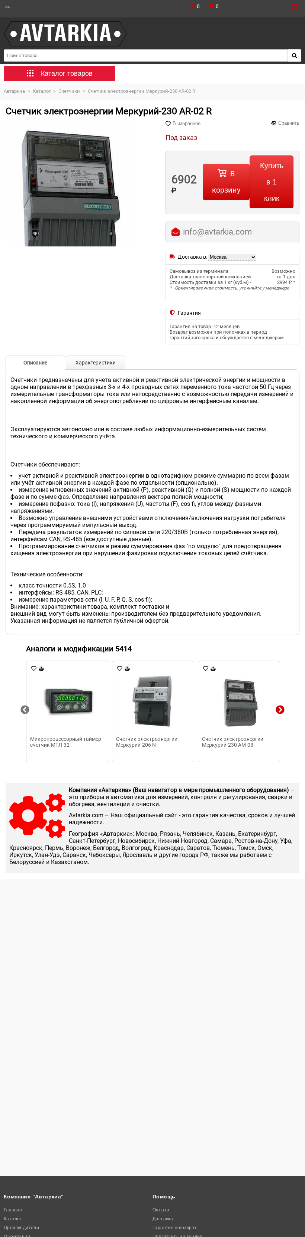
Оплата (160, 1210)
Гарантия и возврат (174, 1227)
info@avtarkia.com (217, 231)
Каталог (13, 1218)
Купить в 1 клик (271, 181)
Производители (21, 1227)
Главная (13, 1210)
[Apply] (294, 55)
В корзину (226, 181)
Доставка (162, 1218)
